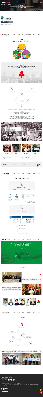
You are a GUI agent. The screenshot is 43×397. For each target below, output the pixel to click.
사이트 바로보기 (5, 21)
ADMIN (17, 385)
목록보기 (10, 21)
